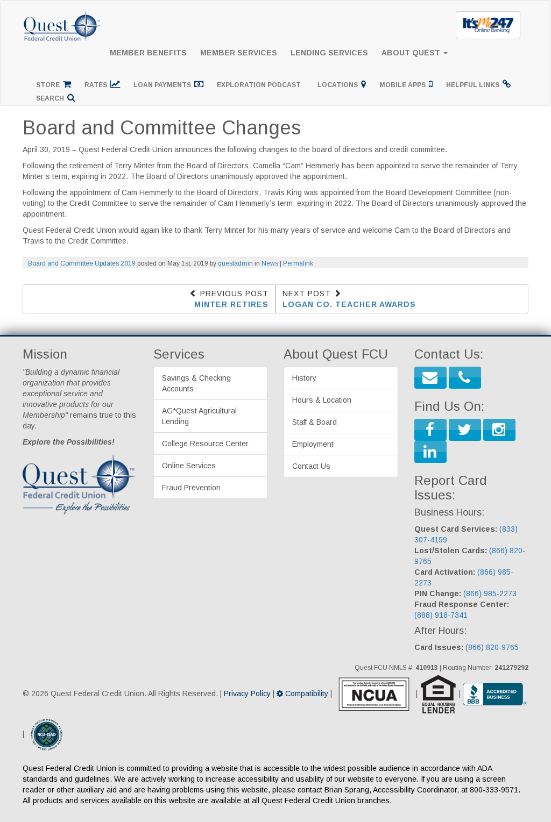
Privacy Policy (247, 693)
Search (51, 98)
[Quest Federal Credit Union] (63, 14)
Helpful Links (474, 85)
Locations (339, 85)
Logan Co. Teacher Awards (349, 304)
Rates (97, 85)
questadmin (235, 263)
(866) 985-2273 (490, 593)
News (270, 263)
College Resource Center (205, 443)
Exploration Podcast (260, 85)
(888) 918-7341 (441, 615)
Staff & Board (314, 422)
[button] (430, 378)
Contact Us (311, 466)
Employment (313, 444)
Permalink (298, 263)
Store (49, 85)
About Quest (412, 52)
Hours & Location (321, 400)
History (304, 378)
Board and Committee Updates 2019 (82, 263)
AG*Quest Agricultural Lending (199, 416)
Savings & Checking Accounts (196, 383)
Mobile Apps (404, 85)
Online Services (189, 465)
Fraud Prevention (191, 487)
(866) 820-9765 (492, 647)
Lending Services (329, 52)
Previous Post (231, 299)
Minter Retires (231, 304)
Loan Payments (163, 85)
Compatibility (305, 693)
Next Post (349, 299)
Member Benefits (148, 52)
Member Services (238, 52)
